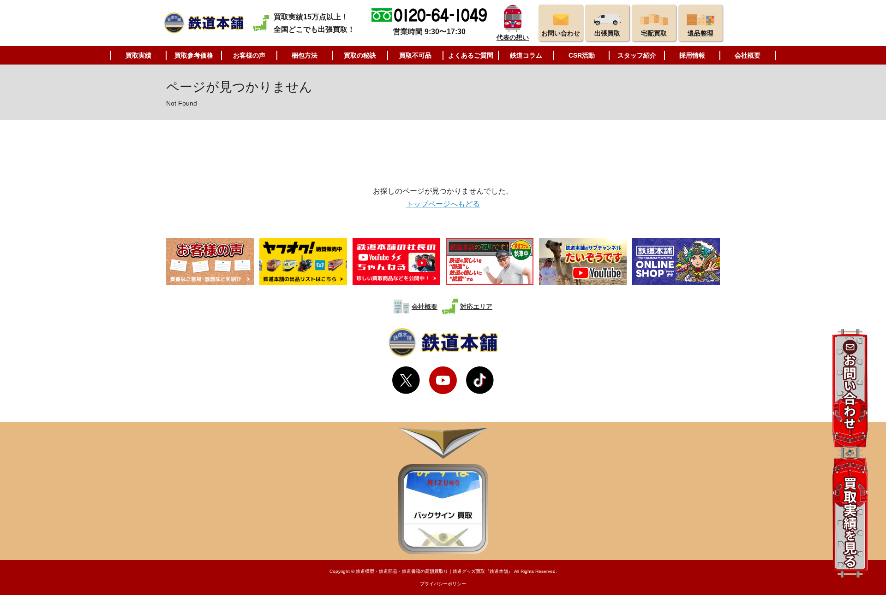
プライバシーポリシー (443, 583)
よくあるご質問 (470, 55)
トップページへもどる (443, 204)
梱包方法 (304, 55)
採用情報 (692, 55)
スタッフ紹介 (636, 55)
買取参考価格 (193, 55)
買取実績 (138, 55)
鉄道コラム (526, 55)
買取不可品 (415, 55)
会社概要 (747, 55)
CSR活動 (582, 55)
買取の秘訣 (360, 55)
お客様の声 (249, 55)
